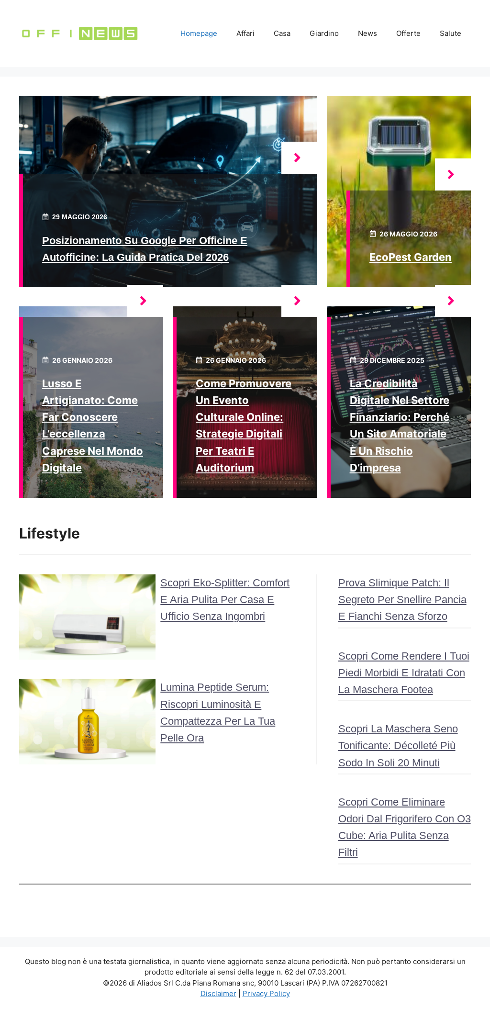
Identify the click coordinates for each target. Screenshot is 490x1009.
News (367, 33)
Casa (282, 33)
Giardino (324, 33)
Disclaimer (218, 993)
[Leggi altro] (299, 158)
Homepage (198, 33)
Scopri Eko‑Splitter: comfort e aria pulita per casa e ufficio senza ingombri (225, 599)
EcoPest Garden (410, 257)
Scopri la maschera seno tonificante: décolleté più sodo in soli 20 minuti (398, 745)
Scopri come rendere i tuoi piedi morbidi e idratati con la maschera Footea (403, 672)
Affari (245, 33)
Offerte (408, 33)
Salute (450, 33)
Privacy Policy (266, 993)
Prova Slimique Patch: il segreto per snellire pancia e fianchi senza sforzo (402, 599)
